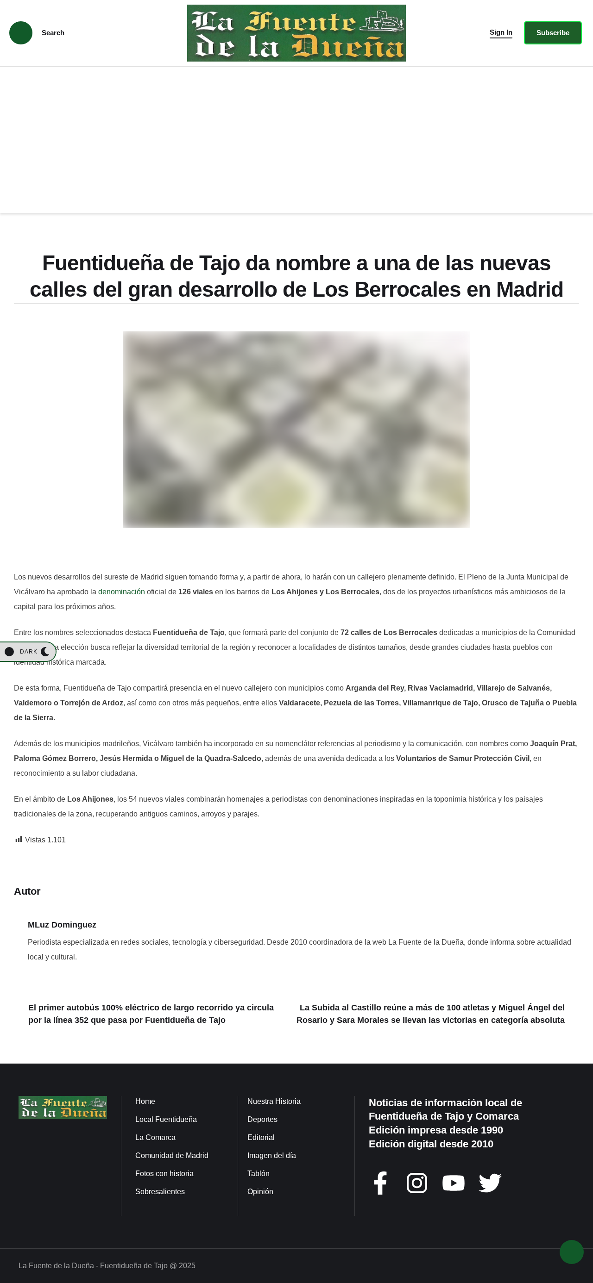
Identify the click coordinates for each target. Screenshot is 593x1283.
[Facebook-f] (380, 1183)
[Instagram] (417, 1183)
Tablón (258, 1173)
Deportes (262, 1119)
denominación (121, 592)
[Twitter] (490, 1183)
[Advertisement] (296, 136)
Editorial (261, 1137)
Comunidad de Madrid (171, 1155)
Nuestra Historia (274, 1101)
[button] (501, 32)
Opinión (260, 1192)
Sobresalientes (160, 1192)
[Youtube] (453, 1183)
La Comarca (155, 1137)
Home (145, 1101)
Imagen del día (271, 1155)
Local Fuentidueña (166, 1119)
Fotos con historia (164, 1173)
